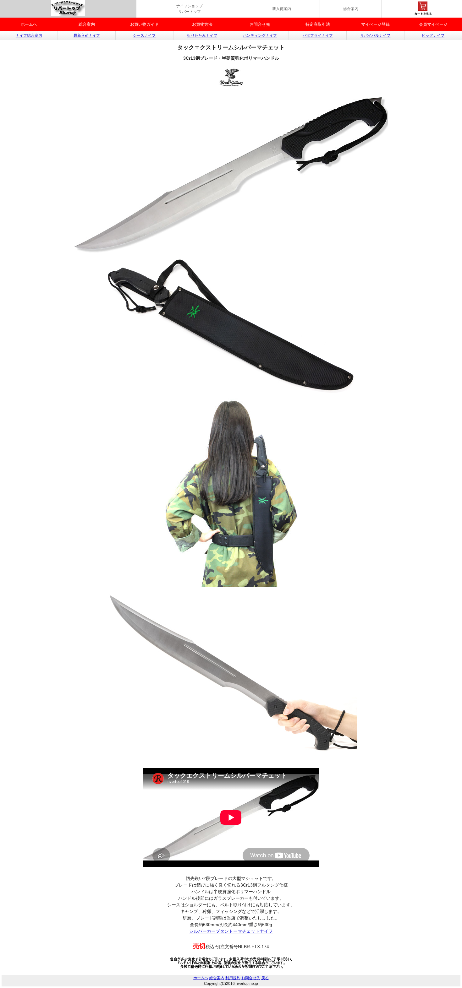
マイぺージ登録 (375, 24)
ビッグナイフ (433, 35)
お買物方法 (202, 24)
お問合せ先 (260, 24)
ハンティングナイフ (260, 35)
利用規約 (232, 978)
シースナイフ (144, 35)
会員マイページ (433, 24)
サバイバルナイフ (375, 35)
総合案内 (350, 9)
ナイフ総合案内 (29, 35)
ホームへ (29, 24)
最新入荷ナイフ (87, 35)
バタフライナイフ (318, 35)
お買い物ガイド (144, 24)
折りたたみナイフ (202, 35)
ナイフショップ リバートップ (189, 9)
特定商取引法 (317, 24)
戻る (265, 978)
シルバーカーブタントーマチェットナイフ (231, 931)
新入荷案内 (281, 9)
